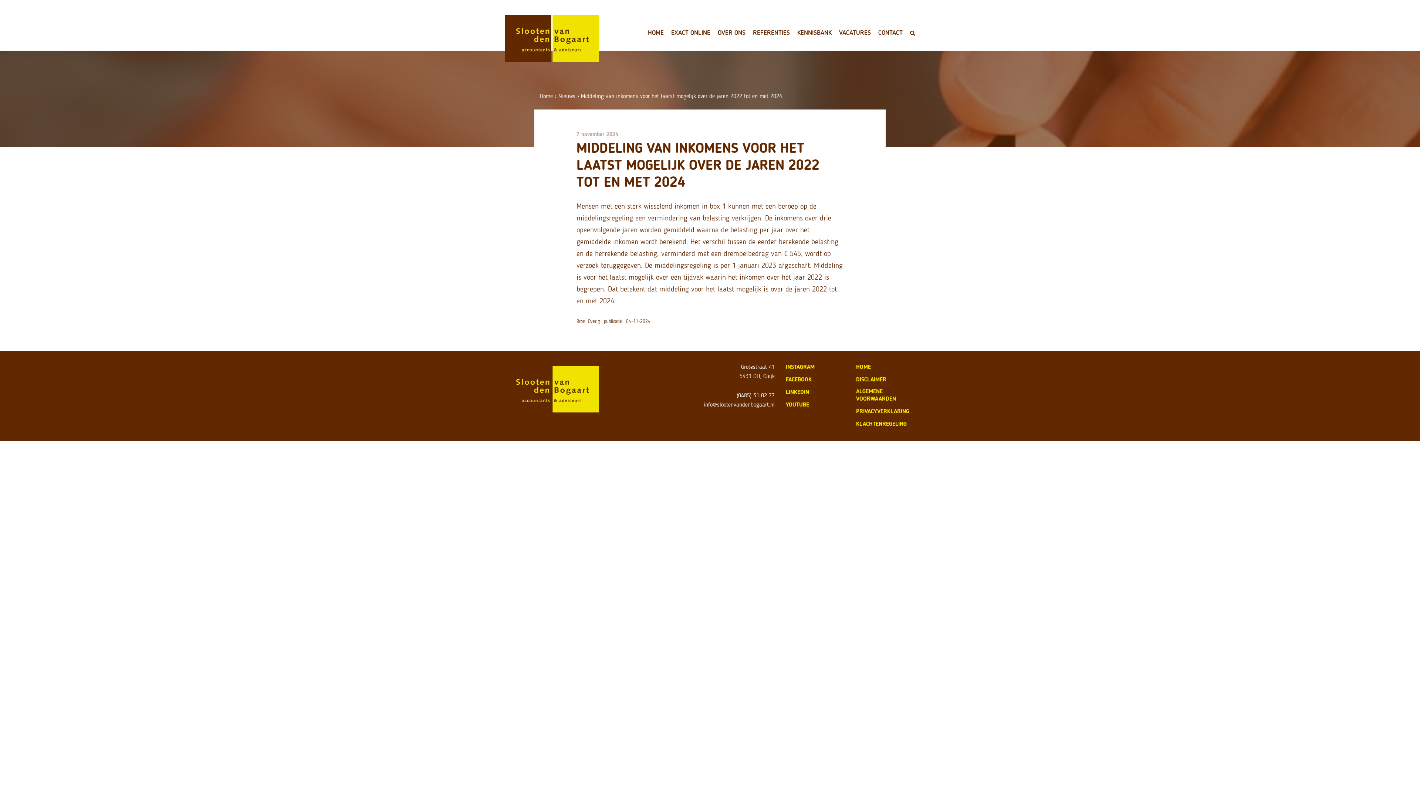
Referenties (771, 32)
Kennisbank (814, 32)
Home (656, 32)
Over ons (732, 32)
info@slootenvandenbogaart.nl (739, 404)
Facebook (799, 379)
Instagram (800, 366)
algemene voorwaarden (876, 395)
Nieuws (566, 96)
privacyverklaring (882, 411)
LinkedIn (797, 391)
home (863, 366)
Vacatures (855, 32)
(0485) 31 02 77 (756, 395)
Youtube (797, 404)
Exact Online (690, 32)
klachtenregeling (881, 423)
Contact (890, 32)
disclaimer (871, 379)
